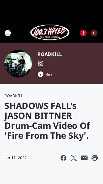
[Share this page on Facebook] (63, 158)
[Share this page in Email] (84, 158)
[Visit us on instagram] (40, 63)
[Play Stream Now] (94, 33)
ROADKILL (49, 54)
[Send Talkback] (83, 33)
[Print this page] (95, 158)
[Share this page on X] (74, 158)
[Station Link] (50, 33)
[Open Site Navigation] (7, 33)
